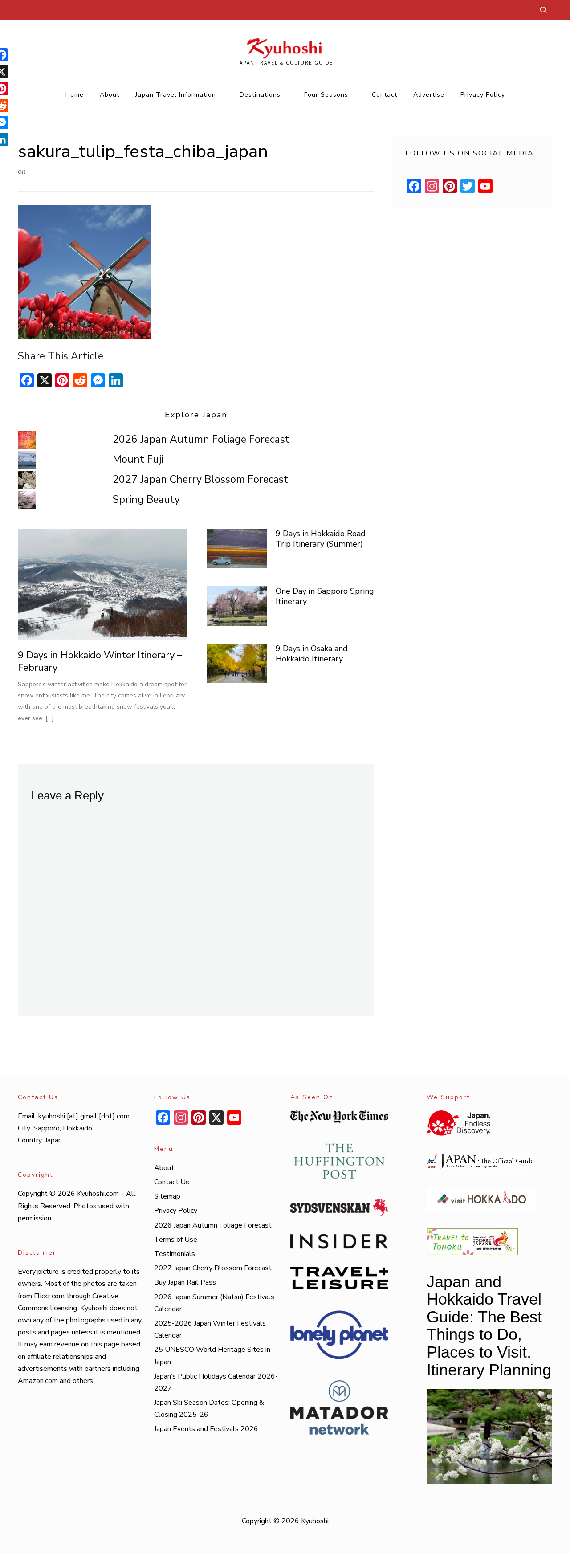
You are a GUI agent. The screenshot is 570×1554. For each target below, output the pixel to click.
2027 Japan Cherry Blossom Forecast (200, 479)
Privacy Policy (482, 94)
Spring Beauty (146, 499)
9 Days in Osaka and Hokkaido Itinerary (312, 653)
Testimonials (174, 1254)
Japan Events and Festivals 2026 (206, 1429)
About (109, 94)
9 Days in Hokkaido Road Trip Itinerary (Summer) (321, 538)
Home (74, 94)
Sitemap (167, 1196)
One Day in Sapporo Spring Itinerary (325, 596)
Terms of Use (175, 1239)
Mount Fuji (138, 459)
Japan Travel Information (175, 94)
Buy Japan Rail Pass (185, 1282)
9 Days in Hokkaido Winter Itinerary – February (100, 662)
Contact (384, 94)
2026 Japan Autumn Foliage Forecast (201, 439)
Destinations (260, 94)
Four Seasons (326, 94)
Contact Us (171, 1182)
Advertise (428, 94)
